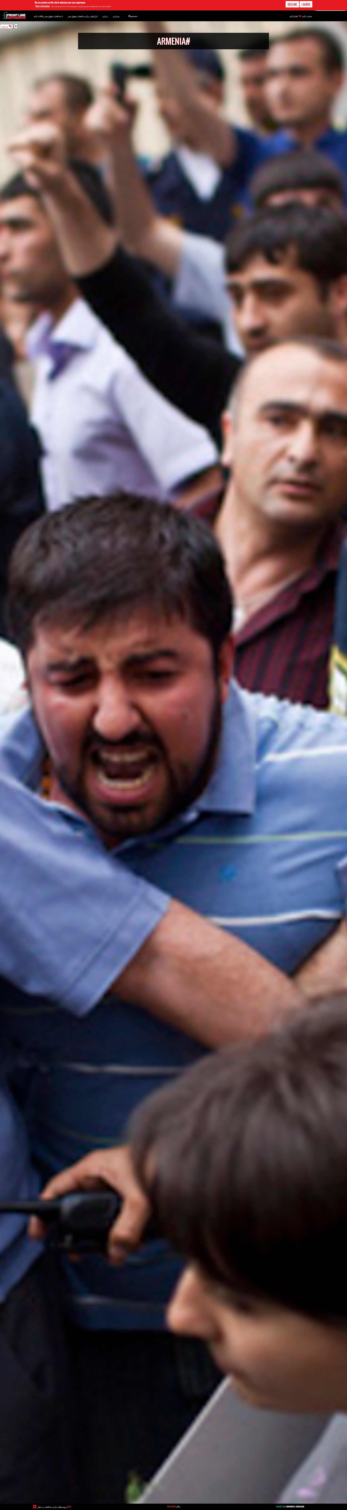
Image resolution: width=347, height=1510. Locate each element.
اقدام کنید (293, 16)
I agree (306, 4)
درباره (105, 16)
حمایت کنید (307, 16)
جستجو (134, 16)
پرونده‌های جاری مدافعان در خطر (54, 1506)
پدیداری (116, 16)
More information (43, 6)
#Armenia (171, 1506)
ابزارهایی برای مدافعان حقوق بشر (83, 16)
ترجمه (4, 26)
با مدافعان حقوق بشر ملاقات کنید (48, 16)
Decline (292, 4)
